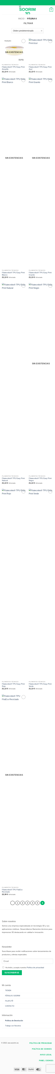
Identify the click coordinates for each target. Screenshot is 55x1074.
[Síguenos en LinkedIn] (19, 938)
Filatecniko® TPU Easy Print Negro (40, 479)
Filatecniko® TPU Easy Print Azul (40, 68)
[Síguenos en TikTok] (11, 938)
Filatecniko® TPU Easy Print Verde (40, 685)
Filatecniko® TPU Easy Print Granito (40, 274)
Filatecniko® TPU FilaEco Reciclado (12, 891)
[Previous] (12, 903)
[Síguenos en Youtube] (23, 938)
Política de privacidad (35, 967)
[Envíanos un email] (15, 938)
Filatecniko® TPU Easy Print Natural (13, 479)
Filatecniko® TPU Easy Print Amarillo (13, 68)
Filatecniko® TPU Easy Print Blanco (13, 274)
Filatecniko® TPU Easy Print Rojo (13, 685)
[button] (3, 10)
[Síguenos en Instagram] (7, 938)
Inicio (21, 19)
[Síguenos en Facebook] (4, 938)
